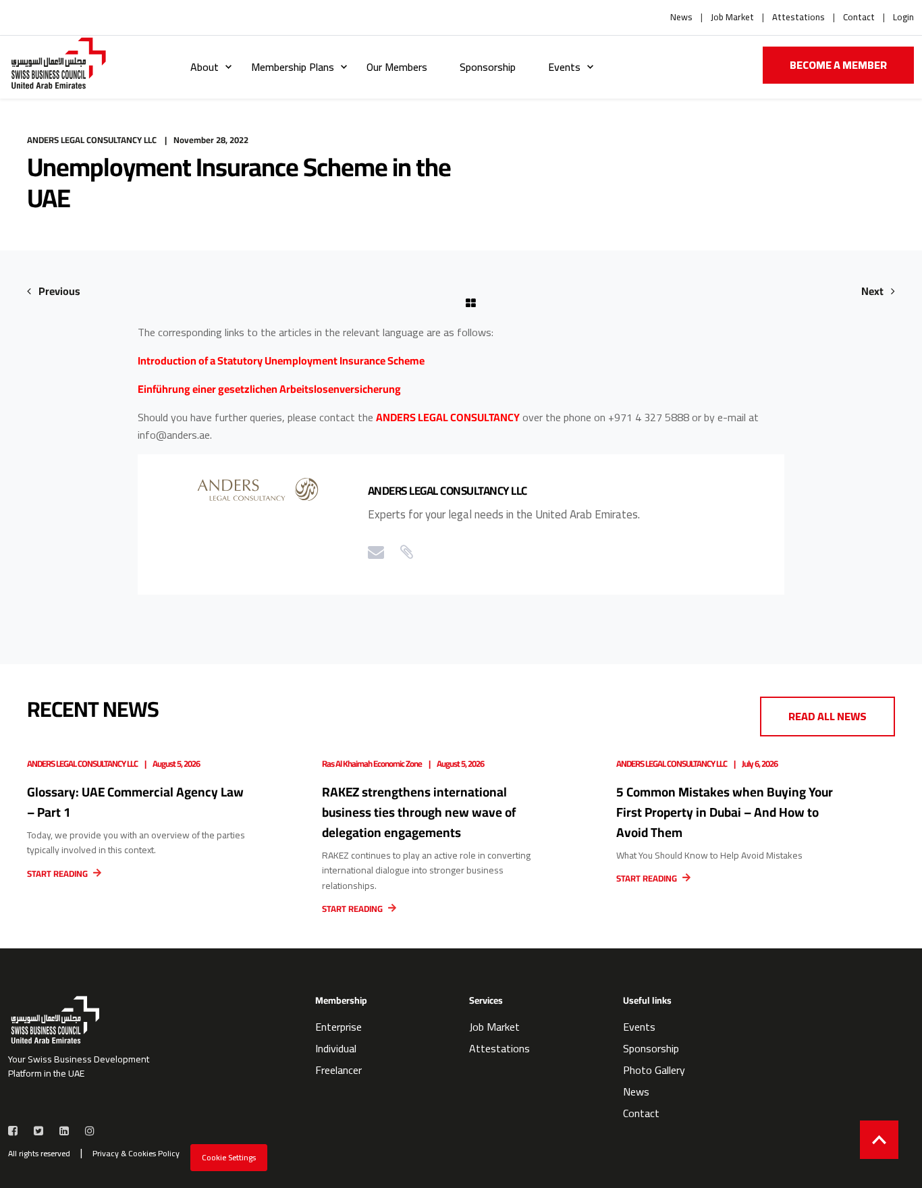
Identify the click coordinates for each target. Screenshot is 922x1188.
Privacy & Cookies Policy (136, 1154)
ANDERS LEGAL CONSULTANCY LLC (92, 140)
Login (903, 17)
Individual (335, 1048)
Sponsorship (488, 67)
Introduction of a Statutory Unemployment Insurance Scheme (281, 360)
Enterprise (338, 1027)
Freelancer (338, 1070)
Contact (859, 17)
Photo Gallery (654, 1070)
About (204, 67)
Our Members (397, 67)
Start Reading (58, 873)
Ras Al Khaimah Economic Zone (372, 763)
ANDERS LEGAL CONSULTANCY (448, 417)
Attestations (798, 17)
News (681, 17)
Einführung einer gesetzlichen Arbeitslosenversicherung (269, 389)
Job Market (732, 17)
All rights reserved (39, 1154)
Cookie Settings (229, 1157)
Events (564, 67)
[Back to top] (879, 1139)
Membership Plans (292, 67)
